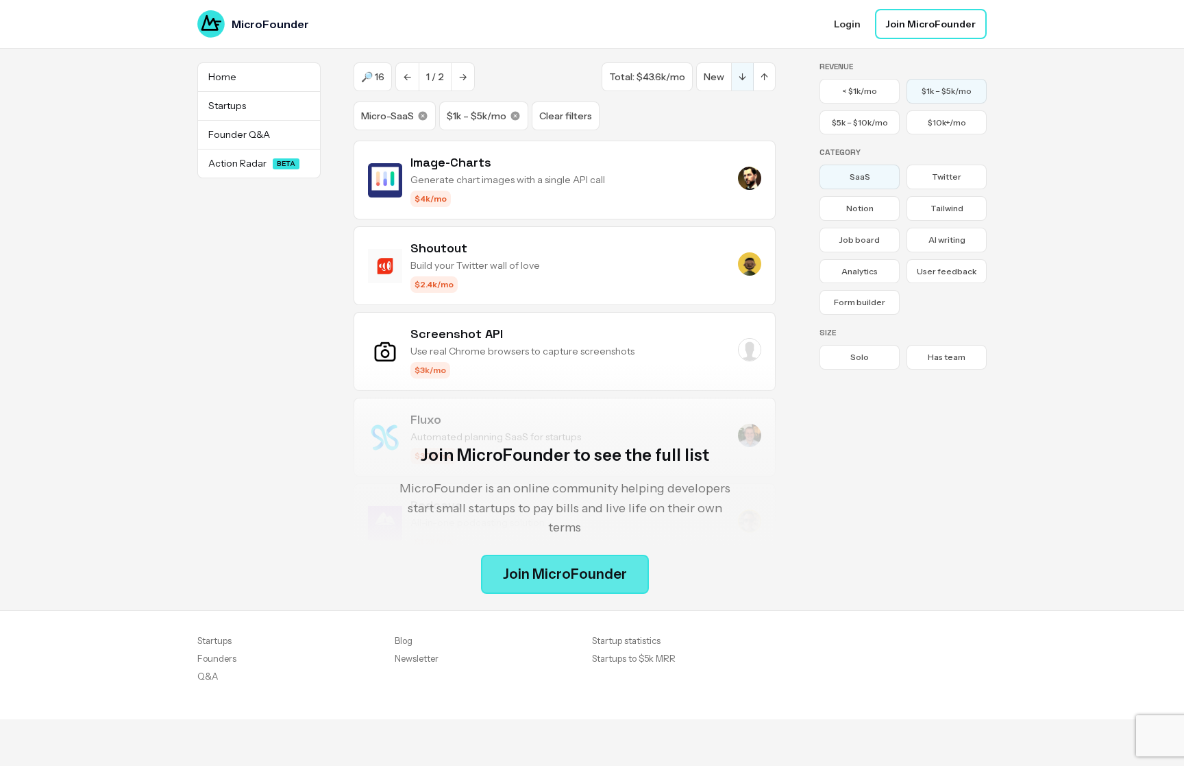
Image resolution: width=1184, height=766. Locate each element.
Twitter (946, 176)
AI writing (946, 240)
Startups (214, 640)
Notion (860, 208)
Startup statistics (626, 640)
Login (847, 24)
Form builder (859, 302)
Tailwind (946, 208)
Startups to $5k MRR (634, 658)
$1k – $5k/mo (476, 116)
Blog (403, 640)
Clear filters (565, 116)
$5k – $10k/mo (860, 122)
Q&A (207, 676)
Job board (859, 240)
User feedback (946, 271)
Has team (946, 357)
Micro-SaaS (387, 116)
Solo (859, 357)
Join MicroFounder (931, 24)
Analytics (859, 271)
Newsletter (417, 658)
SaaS (860, 176)
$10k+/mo (947, 122)
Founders (216, 658)
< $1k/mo (859, 91)
